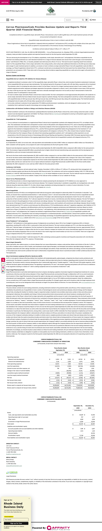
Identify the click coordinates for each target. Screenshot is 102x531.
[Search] (83, 20)
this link (43, 173)
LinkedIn (48, 187)
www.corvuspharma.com (23, 187)
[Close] (29, 498)
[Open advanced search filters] (86, 20)
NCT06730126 (56, 114)
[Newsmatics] (3, 271)
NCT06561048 (68, 211)
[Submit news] (3, 260)
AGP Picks (4, 2)
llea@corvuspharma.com (13, 454)
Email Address (9, 516)
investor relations (11, 175)
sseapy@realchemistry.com (14, 466)
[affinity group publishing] (3, 267)
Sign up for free (16, 523)
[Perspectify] (3, 264)
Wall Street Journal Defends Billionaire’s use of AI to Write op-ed (69, 2)
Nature (21, 217)
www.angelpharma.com (88, 282)
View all (98, 2)
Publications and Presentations (44, 217)
